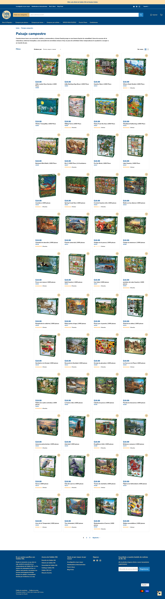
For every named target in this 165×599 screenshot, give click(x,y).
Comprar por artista (53, 22)
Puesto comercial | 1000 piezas (75, 242)
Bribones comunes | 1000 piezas (133, 444)
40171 (66, 485)
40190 (66, 446)
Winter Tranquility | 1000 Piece (45, 124)
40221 (124, 325)
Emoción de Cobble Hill (49, 560)
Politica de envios (33, 590)
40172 (37, 485)
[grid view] (145, 49)
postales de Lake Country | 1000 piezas (133, 283)
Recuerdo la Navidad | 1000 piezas (76, 363)
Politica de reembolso (21, 590)
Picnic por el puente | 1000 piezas (105, 323)
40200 (66, 404)
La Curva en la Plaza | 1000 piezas (134, 363)
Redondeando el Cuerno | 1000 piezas (104, 524)
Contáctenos (94, 22)
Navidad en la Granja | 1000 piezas (46, 363)
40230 (37, 325)
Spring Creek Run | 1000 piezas (75, 203)
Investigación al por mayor (23, 6)
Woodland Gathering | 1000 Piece (134, 124)
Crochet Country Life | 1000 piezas (105, 203)
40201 (37, 406)
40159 (124, 525)
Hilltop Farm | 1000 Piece (73, 124)
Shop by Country (47, 573)
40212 (66, 365)
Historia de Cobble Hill (48, 563)
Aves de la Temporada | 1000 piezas (47, 523)
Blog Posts (60, 6)
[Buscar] (141, 15)
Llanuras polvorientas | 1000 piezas (47, 444)
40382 (66, 86)
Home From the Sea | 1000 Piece (104, 124)
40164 (124, 485)
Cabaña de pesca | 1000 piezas (104, 403)
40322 (66, 205)
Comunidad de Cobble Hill (49, 565)
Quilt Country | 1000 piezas (73, 282)
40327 (124, 165)
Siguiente (96, 538)
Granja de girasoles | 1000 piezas (105, 363)
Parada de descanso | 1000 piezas (134, 403)
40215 (37, 365)
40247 (95, 165)
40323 (37, 205)
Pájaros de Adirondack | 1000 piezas (135, 484)
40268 (124, 244)
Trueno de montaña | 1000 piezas (105, 484)
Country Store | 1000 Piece (102, 84)
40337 (66, 165)
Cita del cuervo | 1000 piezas (74, 484)
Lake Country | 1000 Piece (131, 163)
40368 (37, 87)
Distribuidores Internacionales (39, 6)
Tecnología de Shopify (22, 594)
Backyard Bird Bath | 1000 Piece (46, 163)
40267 (95, 284)
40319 (124, 205)
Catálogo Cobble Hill (48, 568)
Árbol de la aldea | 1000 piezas (133, 323)
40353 (37, 125)
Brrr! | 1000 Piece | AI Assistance (75, 163)
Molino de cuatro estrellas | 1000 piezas (46, 403)
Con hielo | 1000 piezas (101, 282)
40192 (37, 446)
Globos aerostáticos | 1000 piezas (134, 523)
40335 (37, 165)
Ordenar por (38, 49)
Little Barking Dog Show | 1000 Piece (77, 84)
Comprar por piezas (21, 22)
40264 (37, 284)
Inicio (17, 28)
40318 (37, 244)
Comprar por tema (37, 22)
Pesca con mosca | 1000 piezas (45, 282)
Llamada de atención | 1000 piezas (46, 242)
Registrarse (144, 569)
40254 (95, 244)
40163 (37, 525)
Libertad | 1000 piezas (72, 444)
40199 (95, 404)
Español (146, 6)
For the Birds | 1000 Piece (102, 163)
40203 (124, 365)
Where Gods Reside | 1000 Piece (133, 84)
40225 (95, 325)
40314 (66, 244)
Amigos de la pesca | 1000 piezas (104, 242)
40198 (124, 404)
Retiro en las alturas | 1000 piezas (134, 203)
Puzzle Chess (83, 22)
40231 (124, 286)
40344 (95, 86)
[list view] (148, 49)
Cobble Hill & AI (46, 570)
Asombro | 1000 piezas (42, 203)
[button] (58, 55)
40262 (66, 284)
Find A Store (52, 6)
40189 (95, 446)
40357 (95, 125)
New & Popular (7, 22)
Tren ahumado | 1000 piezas (74, 523)
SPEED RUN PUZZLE (69, 22)
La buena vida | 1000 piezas (74, 403)
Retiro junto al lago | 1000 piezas (75, 323)
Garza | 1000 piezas (41, 484)
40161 (66, 525)
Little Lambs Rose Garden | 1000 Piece (46, 85)
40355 (66, 125)
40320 (95, 205)
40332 (124, 125)
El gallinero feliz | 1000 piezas (103, 444)
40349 (124, 86)
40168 (95, 485)
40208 (95, 365)
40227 (66, 325)
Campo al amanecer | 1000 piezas (134, 242)
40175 (124, 446)
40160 (95, 527)
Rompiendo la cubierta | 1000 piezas (47, 323)
